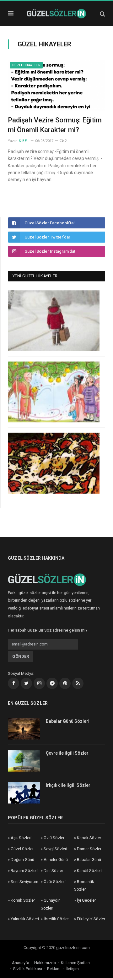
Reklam (54, 968)
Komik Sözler (23, 900)
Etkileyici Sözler (91, 918)
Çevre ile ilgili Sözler (67, 753)
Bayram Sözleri (24, 870)
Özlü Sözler (54, 837)
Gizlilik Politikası (27, 968)
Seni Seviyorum (24, 881)
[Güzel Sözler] (56, 13)
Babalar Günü (89, 859)
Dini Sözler (53, 870)
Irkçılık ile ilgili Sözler (68, 785)
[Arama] (102, 13)
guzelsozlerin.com (73, 947)
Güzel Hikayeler (26, 65)
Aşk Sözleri (21, 837)
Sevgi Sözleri (55, 848)
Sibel (24, 141)
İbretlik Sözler (56, 918)
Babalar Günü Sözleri (67, 721)
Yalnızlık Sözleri (25, 918)
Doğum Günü (22, 859)
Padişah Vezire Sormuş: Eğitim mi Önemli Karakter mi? (55, 125)
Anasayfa (20, 962)
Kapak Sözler (89, 837)
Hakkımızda (45, 962)
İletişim (72, 968)
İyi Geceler (86, 900)
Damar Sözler (89, 848)
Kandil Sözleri (89, 870)
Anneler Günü (56, 859)
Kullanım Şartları (75, 962)
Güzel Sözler (22, 848)
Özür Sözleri (55, 881)
